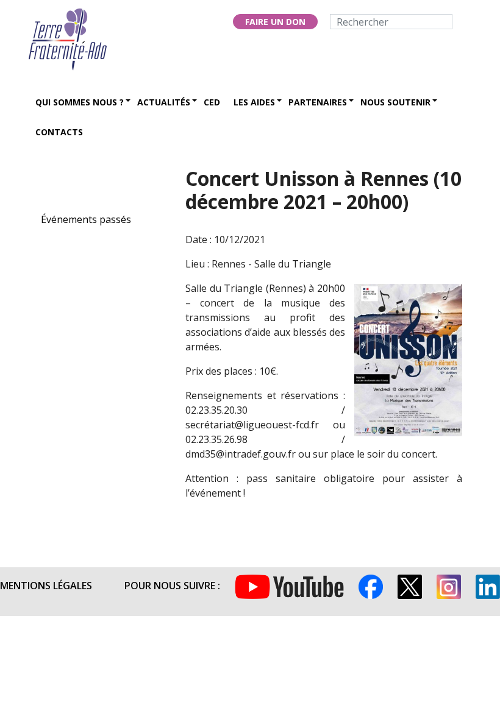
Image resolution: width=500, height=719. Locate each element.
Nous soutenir (395, 102)
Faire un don (275, 21)
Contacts (59, 132)
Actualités (163, 102)
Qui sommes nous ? (79, 102)
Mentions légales (46, 585)
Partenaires (317, 102)
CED (212, 102)
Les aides (254, 102)
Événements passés (86, 219)
